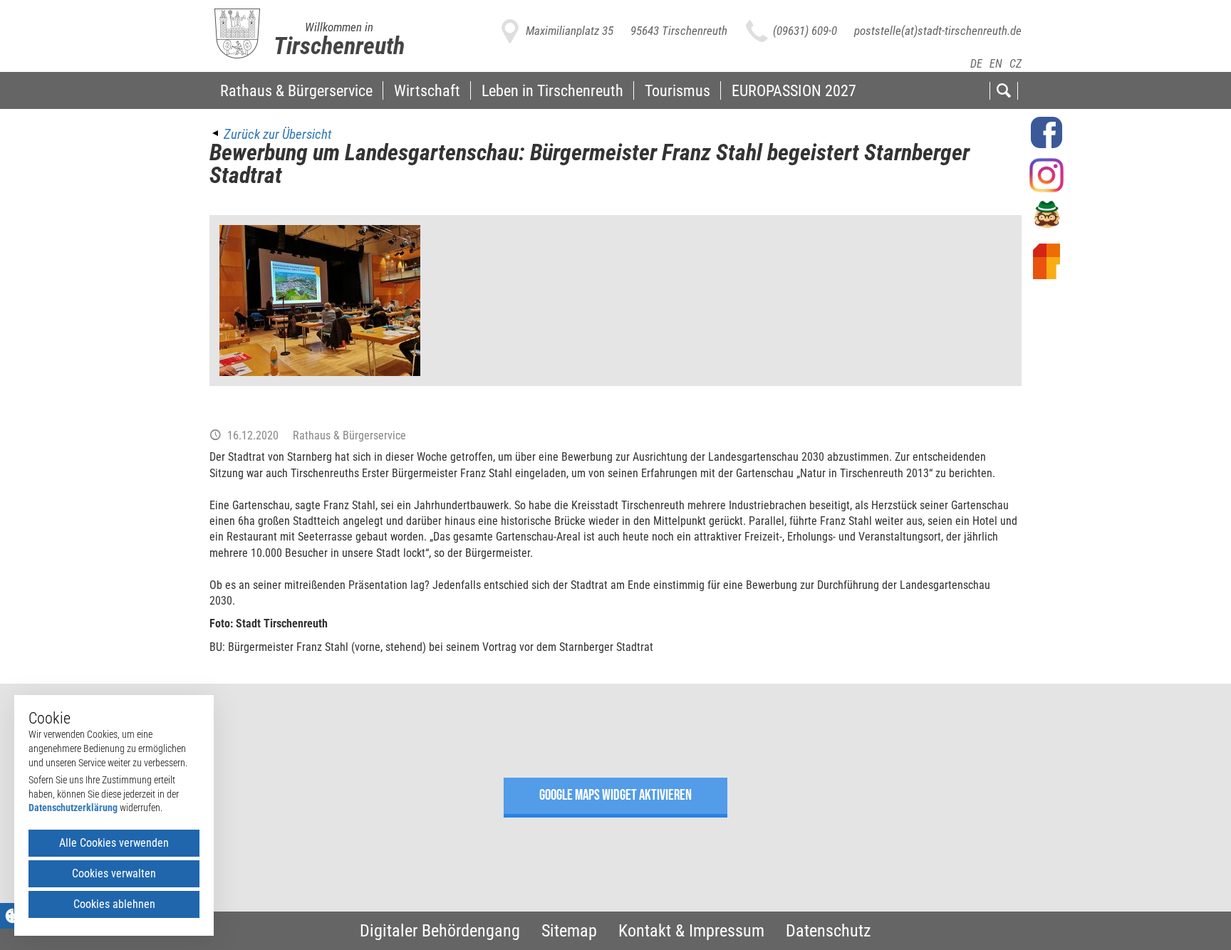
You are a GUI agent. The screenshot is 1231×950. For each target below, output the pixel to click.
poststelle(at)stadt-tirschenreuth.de (938, 31)
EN (996, 64)
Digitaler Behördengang (440, 931)
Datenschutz (828, 931)
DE (976, 64)
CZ (1015, 64)
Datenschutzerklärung (73, 807)
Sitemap (569, 931)
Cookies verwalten (114, 873)
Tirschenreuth (339, 45)
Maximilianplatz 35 (569, 31)
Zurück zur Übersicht (277, 134)
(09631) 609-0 (805, 31)
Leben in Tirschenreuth (552, 90)
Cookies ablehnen (114, 904)
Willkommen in (339, 27)
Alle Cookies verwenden (114, 843)
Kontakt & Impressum (691, 931)
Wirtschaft (427, 90)
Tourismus (677, 90)
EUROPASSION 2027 (794, 90)
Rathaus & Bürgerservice (296, 90)
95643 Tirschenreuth (678, 31)
